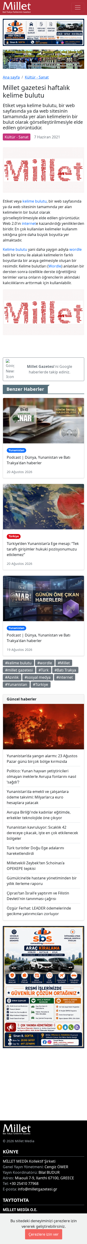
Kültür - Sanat (37, 77)
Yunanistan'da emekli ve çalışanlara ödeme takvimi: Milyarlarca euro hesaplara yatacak (38, 797)
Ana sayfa (11, 77)
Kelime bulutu (15, 249)
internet (29, 223)
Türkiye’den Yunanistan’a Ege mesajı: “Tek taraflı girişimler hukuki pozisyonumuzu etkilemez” (43, 549)
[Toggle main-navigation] (77, 7)
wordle (75, 249)
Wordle (54, 266)
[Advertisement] (43, 1084)
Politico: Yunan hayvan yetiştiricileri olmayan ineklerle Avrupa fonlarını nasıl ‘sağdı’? (41, 776)
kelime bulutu (35, 201)
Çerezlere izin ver (44, 1234)
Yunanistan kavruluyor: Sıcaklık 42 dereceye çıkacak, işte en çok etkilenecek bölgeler (42, 833)
